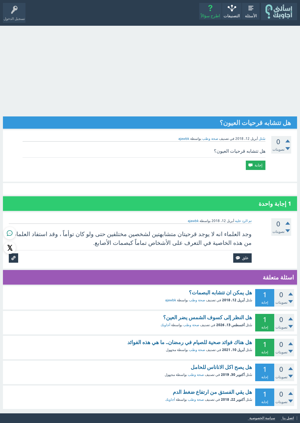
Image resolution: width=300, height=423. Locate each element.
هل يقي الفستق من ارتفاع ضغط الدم (212, 392)
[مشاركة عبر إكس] (10, 248)
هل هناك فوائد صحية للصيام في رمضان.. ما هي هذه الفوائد (189, 342)
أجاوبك (165, 325)
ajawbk (170, 300)
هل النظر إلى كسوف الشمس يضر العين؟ (207, 317)
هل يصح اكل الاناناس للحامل (221, 367)
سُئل (262, 139)
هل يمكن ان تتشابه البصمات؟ (220, 292)
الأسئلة (251, 15)
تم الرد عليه (243, 221)
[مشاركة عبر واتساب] (10, 233)
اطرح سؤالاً (210, 15)
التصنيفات (232, 15)
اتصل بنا (288, 418)
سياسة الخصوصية (262, 418)
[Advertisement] (150, 70)
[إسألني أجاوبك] (279, 11)
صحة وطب (210, 139)
